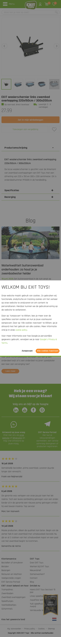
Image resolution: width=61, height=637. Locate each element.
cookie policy (21, 330)
